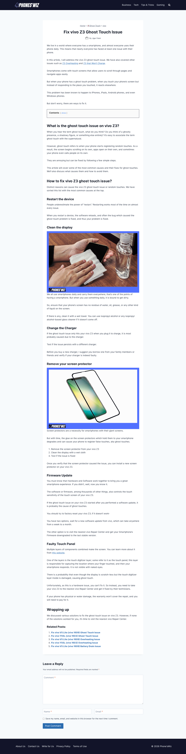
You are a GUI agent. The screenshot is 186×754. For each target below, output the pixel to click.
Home (82, 26)
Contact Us (33, 746)
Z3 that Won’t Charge (94, 63)
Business (126, 5)
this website (58, 553)
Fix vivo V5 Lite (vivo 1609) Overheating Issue (75, 639)
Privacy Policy (63, 746)
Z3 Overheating (70, 63)
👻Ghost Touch (94, 26)
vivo (104, 26)
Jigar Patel (96, 38)
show (64, 113)
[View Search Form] (169, 5)
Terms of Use (80, 746)
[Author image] (86, 38)
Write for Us (48, 746)
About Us (20, 746)
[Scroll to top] (179, 740)
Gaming (160, 5)
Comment (50, 677)
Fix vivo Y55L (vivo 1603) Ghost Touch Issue (74, 636)
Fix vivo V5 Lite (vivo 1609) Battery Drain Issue (76, 646)
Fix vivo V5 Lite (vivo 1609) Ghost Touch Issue (75, 632)
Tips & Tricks (147, 5)
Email (99, 711)
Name (48, 711)
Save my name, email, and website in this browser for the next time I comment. (82, 718)
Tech (136, 5)
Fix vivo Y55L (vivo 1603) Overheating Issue (74, 642)
